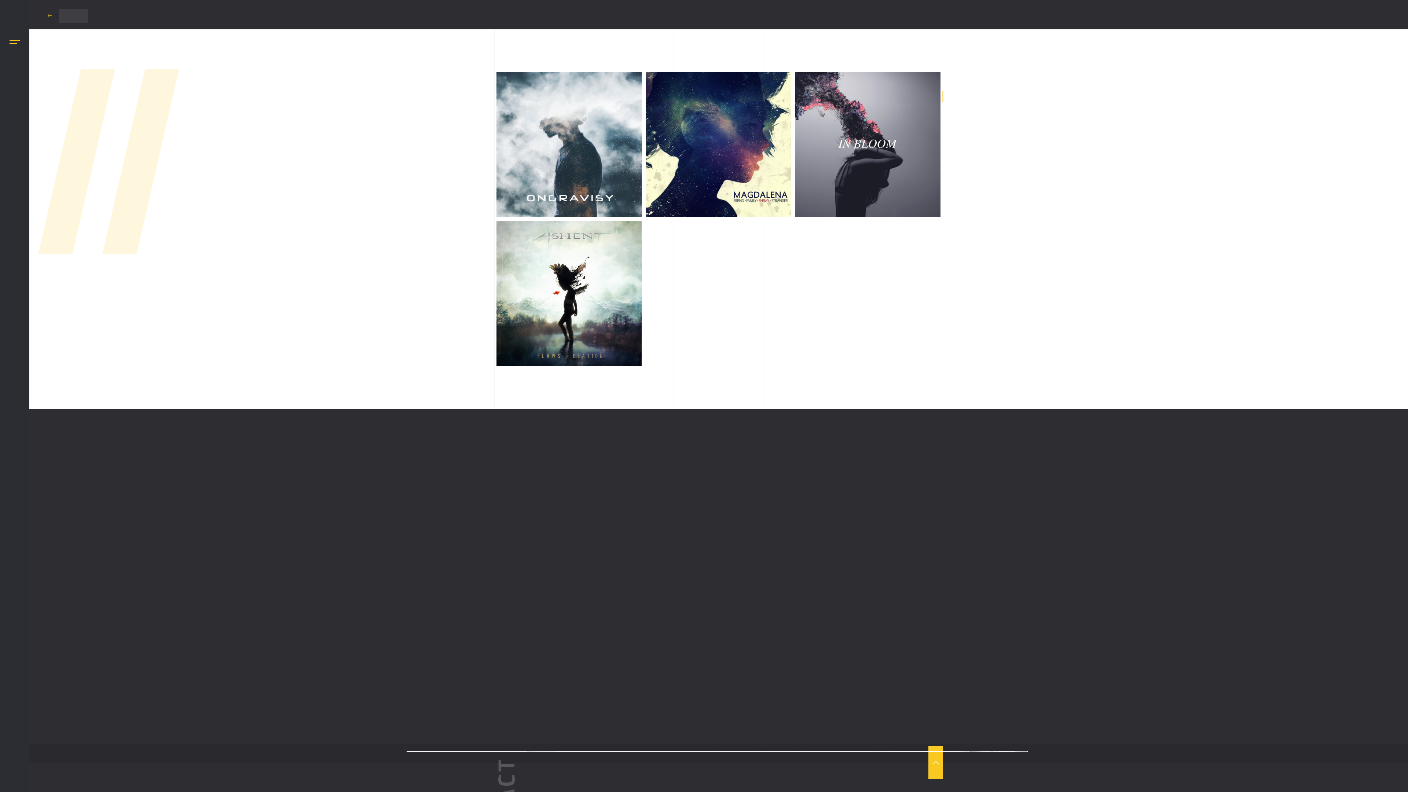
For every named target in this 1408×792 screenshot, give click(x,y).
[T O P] (935, 762)
